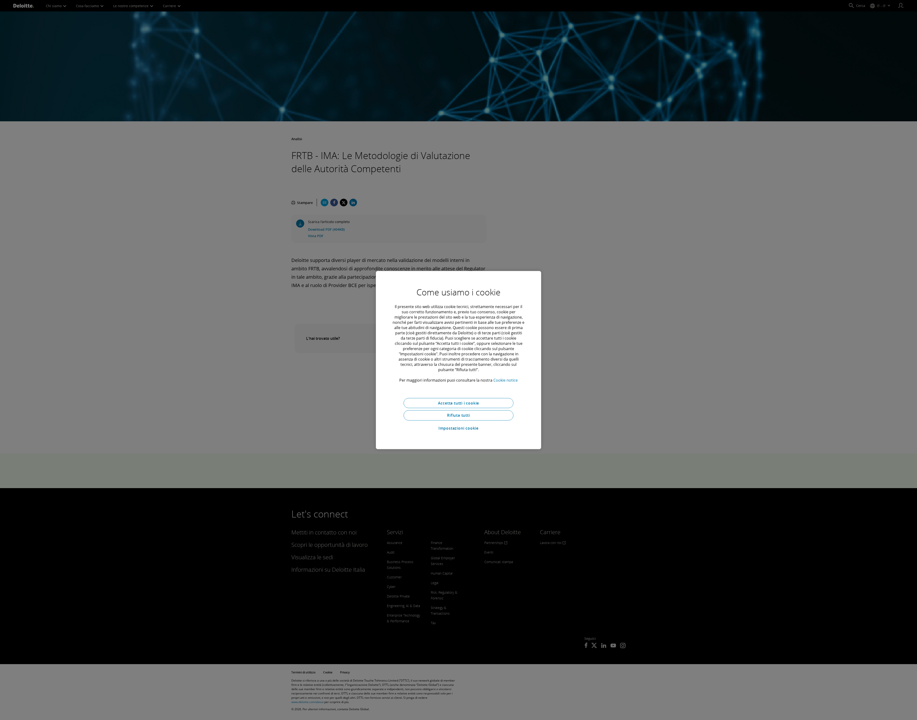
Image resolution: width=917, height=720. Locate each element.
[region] (458, 360)
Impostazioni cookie (458, 428)
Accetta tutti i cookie (458, 402)
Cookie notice (505, 380)
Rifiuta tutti (458, 415)
